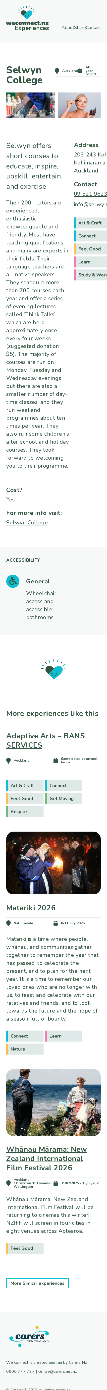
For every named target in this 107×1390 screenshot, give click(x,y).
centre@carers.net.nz (57, 1371)
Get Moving (62, 799)
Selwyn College (27, 522)
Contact (68, 32)
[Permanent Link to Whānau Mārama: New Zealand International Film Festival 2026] (53, 1143)
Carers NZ (78, 1362)
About (60, 27)
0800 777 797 (20, 1371)
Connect (58, 786)
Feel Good (22, 799)
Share (85, 27)
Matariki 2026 (31, 908)
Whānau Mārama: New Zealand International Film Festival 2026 (46, 1158)
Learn (55, 1036)
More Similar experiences (37, 1283)
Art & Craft (22, 786)
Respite (19, 812)
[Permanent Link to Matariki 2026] (53, 901)
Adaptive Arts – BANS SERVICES (45, 740)
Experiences (23, 27)
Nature (18, 1049)
